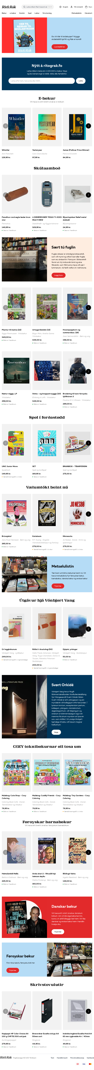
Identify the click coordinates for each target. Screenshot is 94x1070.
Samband (90, 1058)
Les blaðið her (59, 47)
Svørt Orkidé (62, 685)
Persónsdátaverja (77, 1058)
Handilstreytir (62, 1058)
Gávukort (88, 13)
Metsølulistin (77, 13)
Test (52, 1058)
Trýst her (57, 586)
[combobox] (36, 7)
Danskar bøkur (64, 906)
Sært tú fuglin (63, 247)
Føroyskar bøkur (20, 956)
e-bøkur (13, 13)
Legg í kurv (58, 275)
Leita (81, 81)
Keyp (56, 732)
